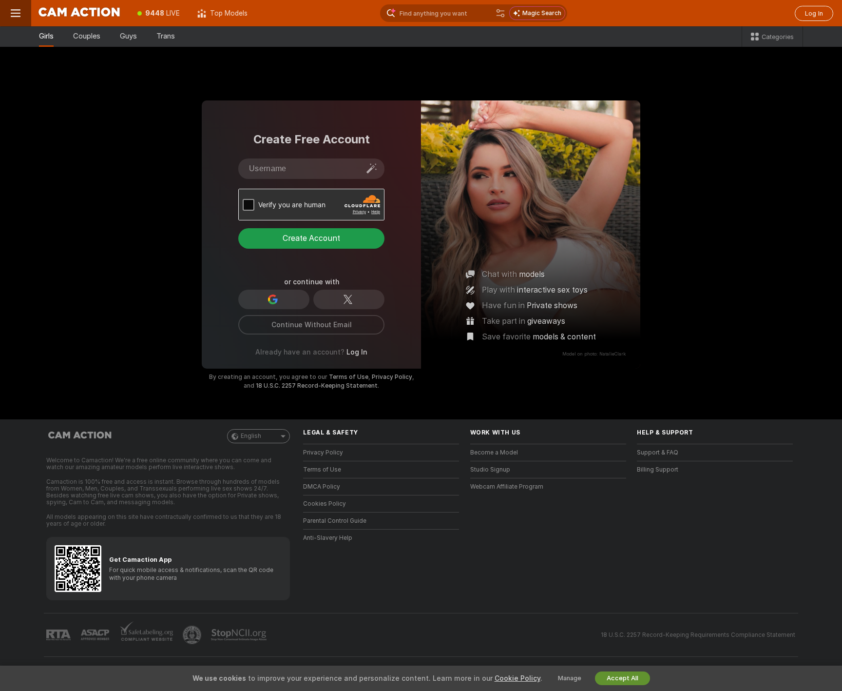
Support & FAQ (657, 452)
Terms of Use (348, 377)
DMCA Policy (321, 486)
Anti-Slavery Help (327, 537)
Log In (814, 13)
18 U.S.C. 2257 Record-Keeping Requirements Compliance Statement (698, 635)
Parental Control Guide (334, 520)
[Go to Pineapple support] (193, 635)
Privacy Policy (392, 377)
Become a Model (494, 452)
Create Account (311, 238)
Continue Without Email (311, 325)
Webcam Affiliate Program (506, 486)
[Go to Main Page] (80, 13)
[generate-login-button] (372, 168)
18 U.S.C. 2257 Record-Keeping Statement (317, 385)
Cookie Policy (517, 678)
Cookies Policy (324, 503)
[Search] (500, 13)
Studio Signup (490, 469)
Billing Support (657, 469)
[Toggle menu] (15, 13)
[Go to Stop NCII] (239, 635)
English (251, 436)
